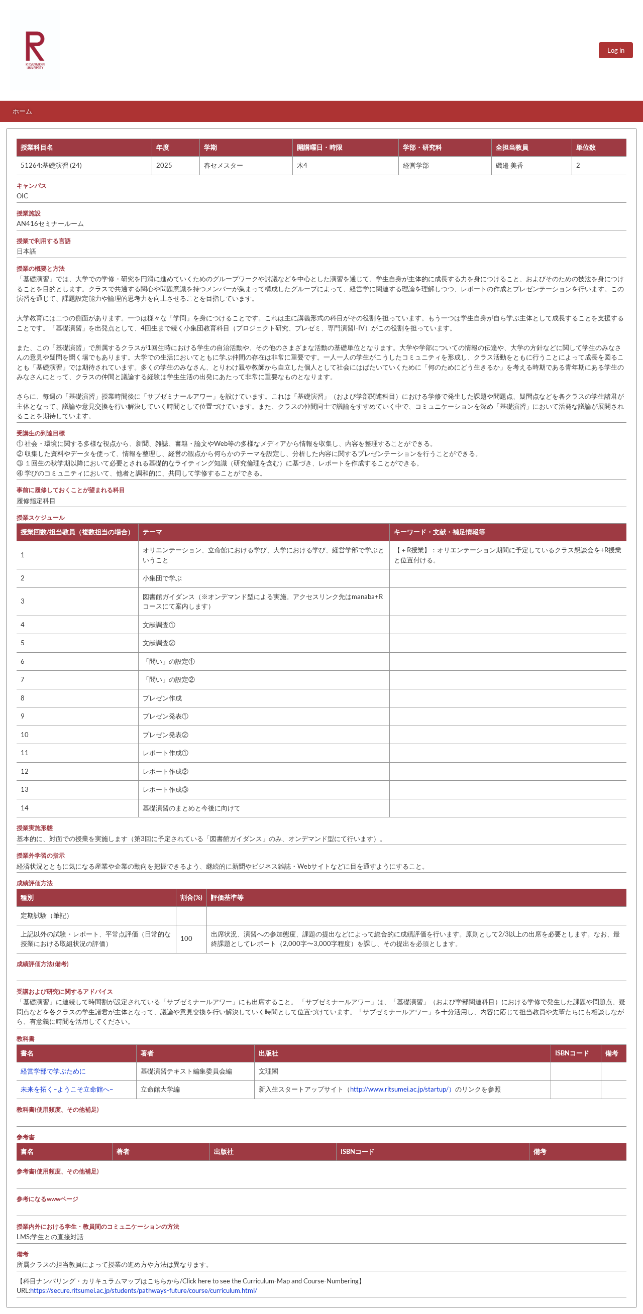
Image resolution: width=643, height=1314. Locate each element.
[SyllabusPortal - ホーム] (35, 50)
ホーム (22, 111)
